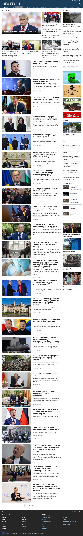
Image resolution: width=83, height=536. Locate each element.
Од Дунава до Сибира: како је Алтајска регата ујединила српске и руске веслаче (72, 165)
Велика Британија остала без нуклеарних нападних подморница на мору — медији (46, 340)
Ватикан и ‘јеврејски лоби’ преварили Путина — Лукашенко (44, 394)
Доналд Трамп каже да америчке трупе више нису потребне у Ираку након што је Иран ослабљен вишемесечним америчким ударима (45, 161)
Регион (50, 7)
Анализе (57, 7)
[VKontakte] (77, 0)
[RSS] (2, 0)
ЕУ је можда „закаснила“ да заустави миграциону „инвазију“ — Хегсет (45, 468)
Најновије (5, 7)
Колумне (72, 7)
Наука (23, 524)
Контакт (64, 519)
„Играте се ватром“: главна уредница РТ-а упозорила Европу (45, 244)
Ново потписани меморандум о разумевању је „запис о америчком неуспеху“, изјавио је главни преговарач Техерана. (46, 380)
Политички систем (46, 521)
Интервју (64, 7)
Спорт (23, 528)
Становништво (45, 524)
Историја (44, 519)
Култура (24, 526)
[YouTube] (75, 0)
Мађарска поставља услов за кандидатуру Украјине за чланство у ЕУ (45, 411)
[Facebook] (72, 0)
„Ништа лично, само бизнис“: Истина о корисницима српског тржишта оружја (70, 172)
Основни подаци (46, 517)
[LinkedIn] (79, 0)
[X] (74, 0)
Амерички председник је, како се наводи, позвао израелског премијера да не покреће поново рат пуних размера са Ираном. (46, 434)
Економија (35, 7)
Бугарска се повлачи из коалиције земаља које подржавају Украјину (43, 173)
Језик (43, 526)
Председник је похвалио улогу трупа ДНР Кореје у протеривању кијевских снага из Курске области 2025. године (46, 125)
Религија (44, 523)
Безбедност (27, 7)
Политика (19, 7)
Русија (12, 7)
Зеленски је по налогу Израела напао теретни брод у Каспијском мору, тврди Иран (46, 81)
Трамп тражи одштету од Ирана (50, 31)
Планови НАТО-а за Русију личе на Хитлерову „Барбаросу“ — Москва (46, 358)
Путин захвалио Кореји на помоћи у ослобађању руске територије (45, 119)
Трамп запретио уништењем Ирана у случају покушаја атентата (45, 209)
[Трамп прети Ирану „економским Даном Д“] (21, 23)
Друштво (44, 7)
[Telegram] (80, 0)
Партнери (65, 517)
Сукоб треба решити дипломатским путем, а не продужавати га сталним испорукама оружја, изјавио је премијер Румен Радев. (46, 179)
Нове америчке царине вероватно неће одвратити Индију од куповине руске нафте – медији (72, 31)
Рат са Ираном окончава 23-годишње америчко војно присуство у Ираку (45, 155)
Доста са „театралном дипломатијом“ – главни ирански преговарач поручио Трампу (50, 35)
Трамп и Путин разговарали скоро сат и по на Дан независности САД (45, 283)
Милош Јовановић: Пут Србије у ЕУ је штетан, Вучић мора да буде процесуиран (72, 42)
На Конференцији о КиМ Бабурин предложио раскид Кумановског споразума (71, 49)
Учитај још (31, 505)
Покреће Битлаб (66, 524)
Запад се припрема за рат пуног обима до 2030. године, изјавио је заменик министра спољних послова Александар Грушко (46, 364)
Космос (79, 7)
